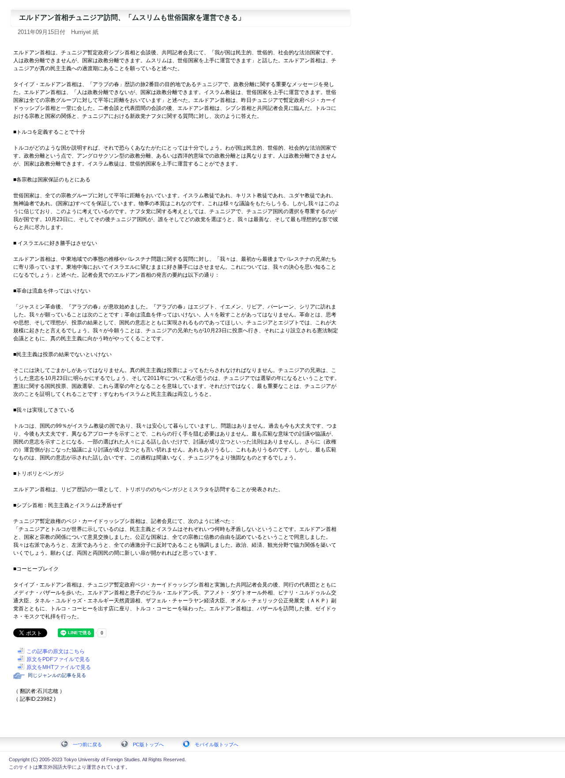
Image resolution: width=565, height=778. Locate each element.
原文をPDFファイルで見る (58, 659)
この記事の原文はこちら (55, 651)
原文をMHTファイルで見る (58, 667)
